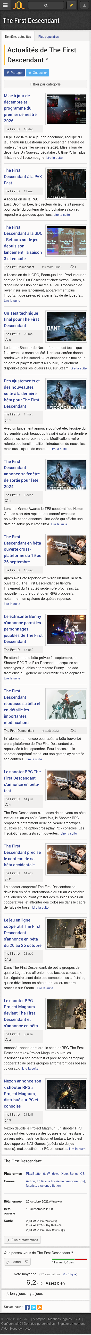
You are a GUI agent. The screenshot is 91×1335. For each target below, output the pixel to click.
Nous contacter (21, 1328)
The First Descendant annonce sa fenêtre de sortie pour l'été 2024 (22, 474)
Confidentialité (11, 1323)
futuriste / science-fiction (43, 1185)
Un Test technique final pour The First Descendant (21, 319)
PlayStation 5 (35, 1173)
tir (38, 1181)
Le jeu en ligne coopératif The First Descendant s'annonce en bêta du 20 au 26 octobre (22, 932)
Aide (4, 1328)
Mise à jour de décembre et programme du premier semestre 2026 (20, 108)
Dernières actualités (18, 36)
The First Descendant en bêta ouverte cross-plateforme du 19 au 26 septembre (22, 549)
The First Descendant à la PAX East (23, 176)
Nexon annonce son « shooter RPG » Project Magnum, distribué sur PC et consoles (22, 1093)
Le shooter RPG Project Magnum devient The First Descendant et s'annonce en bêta (21, 1013)
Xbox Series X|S (73, 1173)
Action (30, 1181)
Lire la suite (54, 157)
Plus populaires (48, 36)
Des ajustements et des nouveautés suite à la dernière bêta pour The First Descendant (22, 393)
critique (69, 1274)
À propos (39, 1318)
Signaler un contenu (71, 1323)
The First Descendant (31, 20)
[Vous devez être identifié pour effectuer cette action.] (27, 1262)
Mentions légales (60, 1318)
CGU (77, 1318)
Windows (53, 1173)
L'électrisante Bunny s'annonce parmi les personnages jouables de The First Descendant (23, 628)
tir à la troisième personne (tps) (63, 1181)
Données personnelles (39, 1323)
